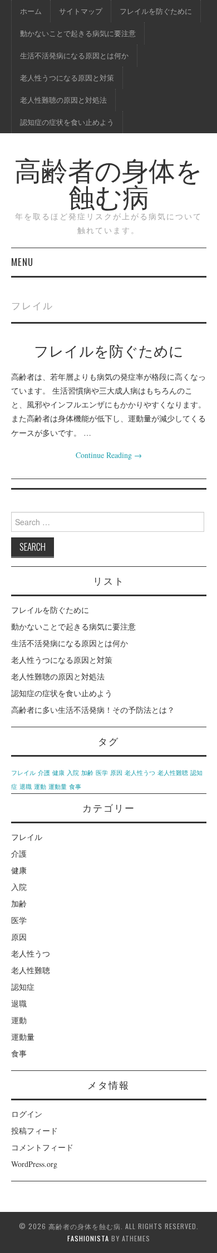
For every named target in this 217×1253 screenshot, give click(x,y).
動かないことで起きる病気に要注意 (78, 33)
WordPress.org (34, 1164)
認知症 (22, 987)
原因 (116, 773)
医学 (102, 773)
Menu (22, 262)
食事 (75, 787)
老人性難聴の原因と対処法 (63, 99)
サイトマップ (80, 11)
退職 (25, 787)
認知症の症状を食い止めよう (67, 122)
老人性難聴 (172, 773)
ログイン (26, 1114)
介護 (44, 773)
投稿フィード (34, 1130)
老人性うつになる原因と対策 (67, 77)
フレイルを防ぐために (156, 11)
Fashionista (88, 1238)
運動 (40, 787)
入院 (73, 773)
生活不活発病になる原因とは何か (74, 55)
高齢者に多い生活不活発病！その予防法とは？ (93, 710)
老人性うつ (140, 773)
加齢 (87, 773)
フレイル (23, 773)
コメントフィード (42, 1147)
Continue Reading (109, 455)
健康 (58, 773)
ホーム (31, 11)
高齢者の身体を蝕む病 (108, 182)
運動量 (57, 787)
